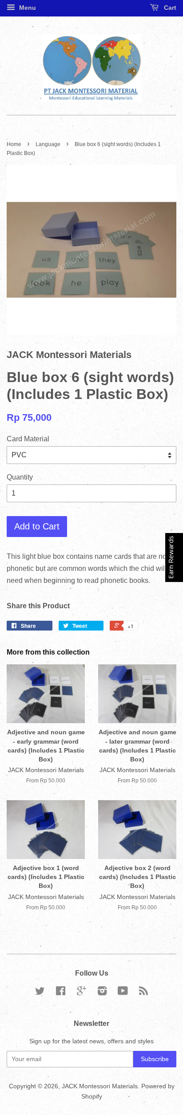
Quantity (20, 477)
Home (14, 144)
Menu (26, 7)
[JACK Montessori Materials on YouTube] (123, 992)
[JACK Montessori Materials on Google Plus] (81, 992)
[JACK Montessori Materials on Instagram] (102, 992)
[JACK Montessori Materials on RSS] (143, 992)
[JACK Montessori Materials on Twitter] (40, 992)
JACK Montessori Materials (100, 1086)
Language (48, 144)
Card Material (28, 439)
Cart (169, 7)
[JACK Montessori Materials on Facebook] (61, 992)
